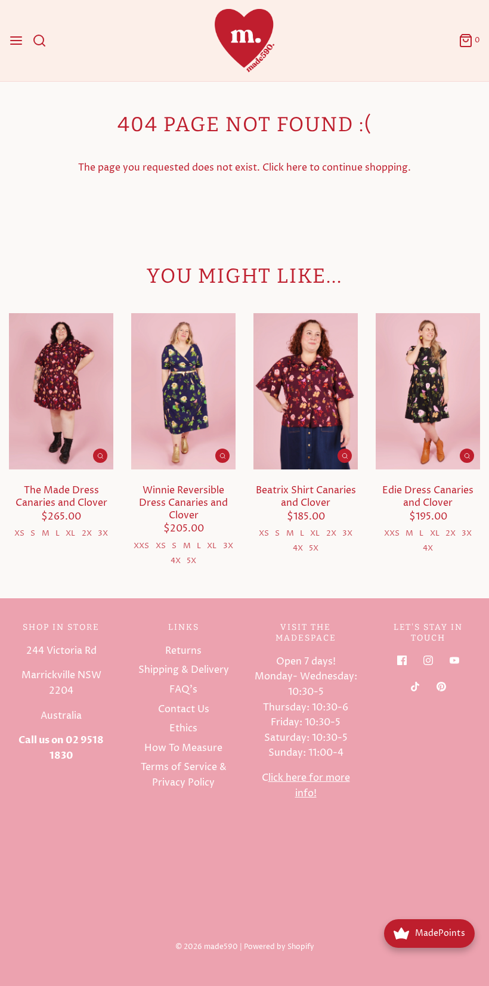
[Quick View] (100, 455)
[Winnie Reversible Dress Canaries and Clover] (183, 391)
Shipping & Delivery (183, 669)
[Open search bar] (43, 40)
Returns (183, 650)
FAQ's (183, 689)
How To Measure (183, 748)
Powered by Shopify (279, 947)
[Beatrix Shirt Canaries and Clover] (305, 391)
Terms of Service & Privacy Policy (184, 775)
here (296, 167)
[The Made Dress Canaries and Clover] (61, 391)
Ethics (183, 728)
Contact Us (183, 709)
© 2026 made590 (206, 947)
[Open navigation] (16, 40)
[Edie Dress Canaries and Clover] (428, 391)
